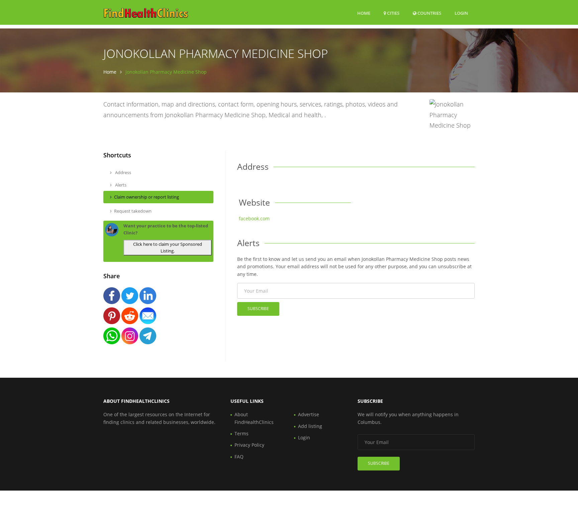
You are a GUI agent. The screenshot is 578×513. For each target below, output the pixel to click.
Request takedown (133, 211)
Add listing (310, 426)
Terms (241, 433)
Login (461, 13)
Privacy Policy (249, 445)
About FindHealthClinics (254, 418)
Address (122, 172)
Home (363, 13)
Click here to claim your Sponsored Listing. (167, 247)
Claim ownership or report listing (146, 197)
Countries (428, 13)
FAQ (239, 456)
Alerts (120, 185)
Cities (392, 13)
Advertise (308, 414)
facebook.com (254, 218)
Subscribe (258, 308)
